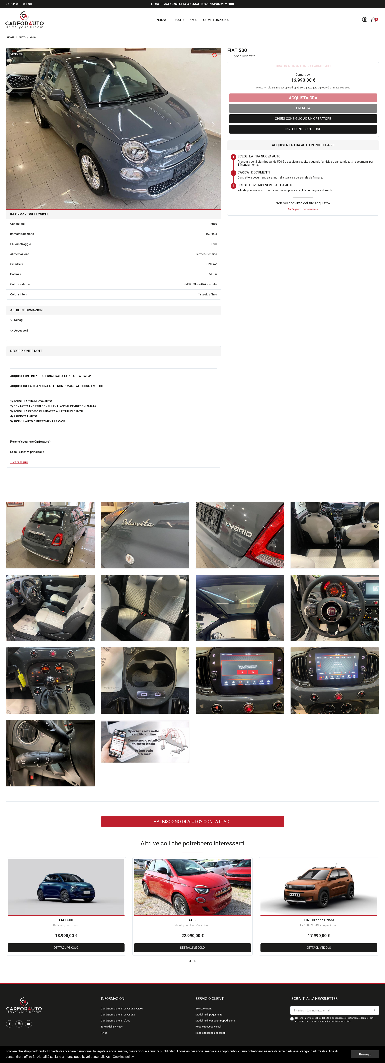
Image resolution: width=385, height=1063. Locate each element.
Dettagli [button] (19, 320)
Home (10, 37)
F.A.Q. (104, 1032)
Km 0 (32, 37)
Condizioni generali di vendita (118, 1014)
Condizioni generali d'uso (115, 1020)
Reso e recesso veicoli (209, 1026)
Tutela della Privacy (112, 1026)
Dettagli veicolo (66, 947)
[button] (19, 462)
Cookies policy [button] (123, 1056)
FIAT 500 (66, 920)
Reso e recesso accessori (211, 1032)
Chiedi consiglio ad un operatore (303, 119)
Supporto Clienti (20, 3)
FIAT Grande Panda (319, 920)
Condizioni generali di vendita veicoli (122, 1008)
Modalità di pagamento (209, 1014)
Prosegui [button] (365, 1054)
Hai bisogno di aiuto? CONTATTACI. (192, 821)
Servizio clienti (204, 1008)
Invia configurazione (303, 129)
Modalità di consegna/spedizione (215, 1020)
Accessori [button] (21, 330)
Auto (21, 37)
